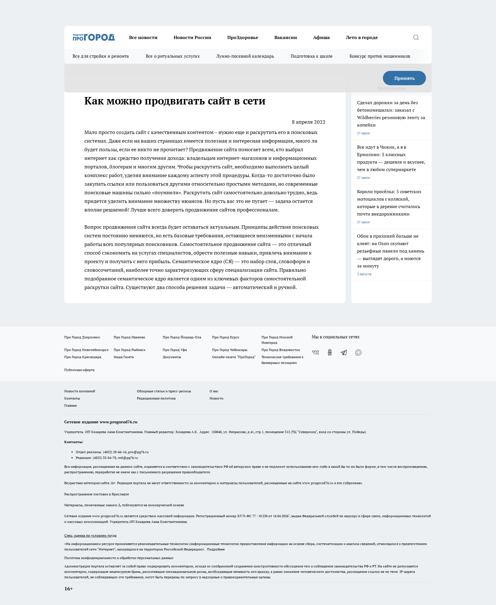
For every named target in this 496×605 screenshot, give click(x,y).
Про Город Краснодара (82, 357)
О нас (214, 391)
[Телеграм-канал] (344, 352)
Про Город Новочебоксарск (86, 350)
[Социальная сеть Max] (358, 352)
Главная (70, 405)
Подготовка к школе (312, 56)
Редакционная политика (156, 398)
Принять (404, 78)
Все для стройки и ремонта (101, 56)
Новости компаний (79, 391)
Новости (216, 398)
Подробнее (216, 549)
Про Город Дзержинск (82, 337)
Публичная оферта (79, 370)
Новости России (192, 37)
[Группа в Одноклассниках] (330, 352)
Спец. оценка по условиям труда (90, 535)
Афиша (321, 37)
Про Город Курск (225, 337)
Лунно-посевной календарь (245, 56)
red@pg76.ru (128, 457)
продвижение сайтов (210, 209)
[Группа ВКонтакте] (315, 352)
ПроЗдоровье (242, 37)
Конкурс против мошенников (380, 56)
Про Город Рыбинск (129, 350)
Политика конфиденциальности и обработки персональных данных (118, 558)
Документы (172, 357)
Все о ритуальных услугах (173, 56)
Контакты (72, 398)
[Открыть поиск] (416, 37)
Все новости (143, 37)
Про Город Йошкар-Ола (182, 337)
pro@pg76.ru (138, 452)
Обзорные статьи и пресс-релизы (164, 391)
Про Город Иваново (129, 337)
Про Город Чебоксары (229, 350)
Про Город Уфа (175, 350)
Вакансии (285, 37)
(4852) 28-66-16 (114, 452)
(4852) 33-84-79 (104, 457)
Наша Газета (124, 357)
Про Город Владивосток (280, 350)
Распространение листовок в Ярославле (96, 494)
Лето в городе (362, 37)
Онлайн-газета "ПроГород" (234, 357)
